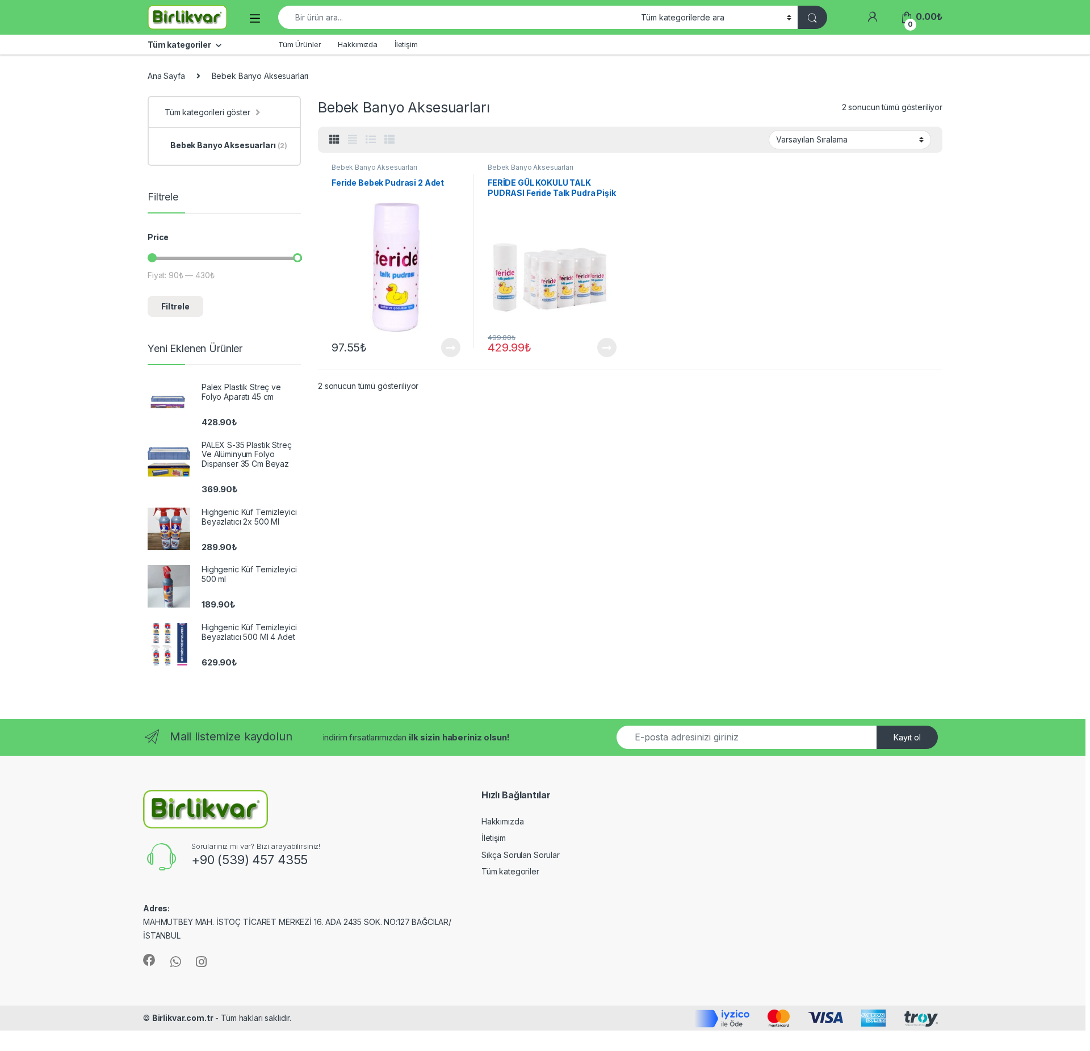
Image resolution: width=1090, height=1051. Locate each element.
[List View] (371, 139)
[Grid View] (334, 139)
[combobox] (456, 17)
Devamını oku (443, 347)
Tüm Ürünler (299, 44)
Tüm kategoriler (510, 871)
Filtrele (175, 306)
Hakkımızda (358, 44)
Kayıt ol (907, 737)
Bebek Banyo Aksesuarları (374, 167)
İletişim (406, 44)
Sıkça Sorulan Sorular (520, 855)
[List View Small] (389, 139)
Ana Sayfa (166, 76)
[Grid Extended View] (352, 139)
